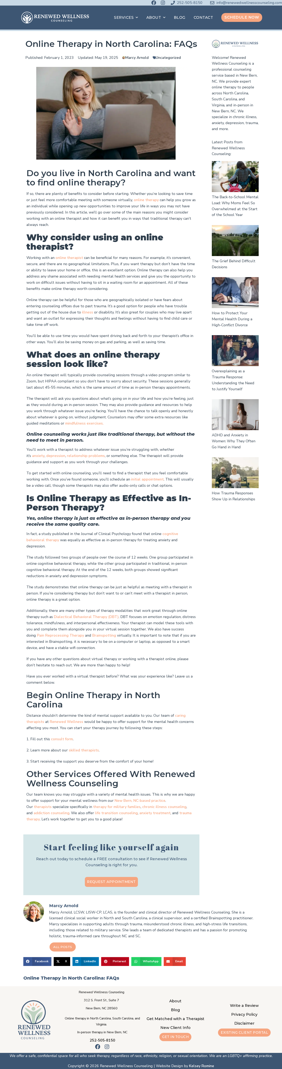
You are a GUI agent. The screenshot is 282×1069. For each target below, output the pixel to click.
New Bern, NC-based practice (140, 800)
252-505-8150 (102, 1040)
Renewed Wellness (66, 721)
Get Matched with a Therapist (175, 1019)
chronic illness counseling (164, 806)
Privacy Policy (244, 1014)
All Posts (62, 947)
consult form (62, 739)
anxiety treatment (155, 812)
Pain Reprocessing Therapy (60, 635)
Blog (179, 17)
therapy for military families (117, 806)
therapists (43, 806)
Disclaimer (244, 1023)
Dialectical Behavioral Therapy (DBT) (86, 616)
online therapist (69, 257)
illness (87, 312)
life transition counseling (116, 812)
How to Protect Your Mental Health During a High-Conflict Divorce (232, 319)
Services (124, 17)
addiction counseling (51, 812)
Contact (203, 17)
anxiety (38, 455)
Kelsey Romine (201, 1065)
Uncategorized (168, 57)
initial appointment (147, 479)
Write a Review (244, 1005)
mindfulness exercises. (84, 423)
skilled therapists (84, 750)
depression (55, 455)
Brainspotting (104, 635)
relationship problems (86, 455)
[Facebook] (153, 2)
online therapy (146, 199)
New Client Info (175, 1027)
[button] (37, 961)
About (153, 17)
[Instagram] (162, 2)
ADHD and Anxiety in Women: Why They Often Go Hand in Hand (233, 441)
